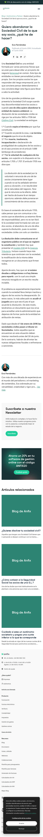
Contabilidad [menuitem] (6, 713)
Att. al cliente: (14, 658)
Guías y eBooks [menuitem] (7, 751)
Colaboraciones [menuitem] (7, 760)
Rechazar (21, 829)
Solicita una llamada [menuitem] (8, 689)
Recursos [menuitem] (5, 738)
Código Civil (7, 120)
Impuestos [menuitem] (5, 717)
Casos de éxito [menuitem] (6, 732)
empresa (14, 73)
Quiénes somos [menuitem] (7, 726)
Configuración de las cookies (21, 818)
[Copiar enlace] (24, 56)
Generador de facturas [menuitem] (9, 773)
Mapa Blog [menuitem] (5, 791)
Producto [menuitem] (5, 696)
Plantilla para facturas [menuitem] (9, 769)
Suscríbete (12, 433)
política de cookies (30, 813)
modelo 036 (19, 248)
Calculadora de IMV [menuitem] (8, 786)
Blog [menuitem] (3, 742)
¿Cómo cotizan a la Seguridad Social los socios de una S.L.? (18, 581)
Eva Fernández (19, 45)
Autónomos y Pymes (14, 16)
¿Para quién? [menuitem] (6, 675)
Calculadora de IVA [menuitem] (8, 777)
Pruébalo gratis (21, 472)
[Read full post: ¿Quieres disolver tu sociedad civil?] (21, 511)
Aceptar (21, 823)
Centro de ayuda (9, 669)
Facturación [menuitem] (5, 700)
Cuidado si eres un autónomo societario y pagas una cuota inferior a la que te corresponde (19, 634)
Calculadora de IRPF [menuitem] (8, 782)
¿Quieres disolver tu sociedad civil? (21, 530)
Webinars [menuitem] (5, 755)
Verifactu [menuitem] (5, 709)
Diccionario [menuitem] (5, 747)
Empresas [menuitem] (6, 679)
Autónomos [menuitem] (7, 684)
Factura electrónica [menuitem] (8, 704)
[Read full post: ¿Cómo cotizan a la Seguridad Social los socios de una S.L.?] (21, 560)
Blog (3, 16)
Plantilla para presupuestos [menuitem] (11, 764)
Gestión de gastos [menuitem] (8, 722)
